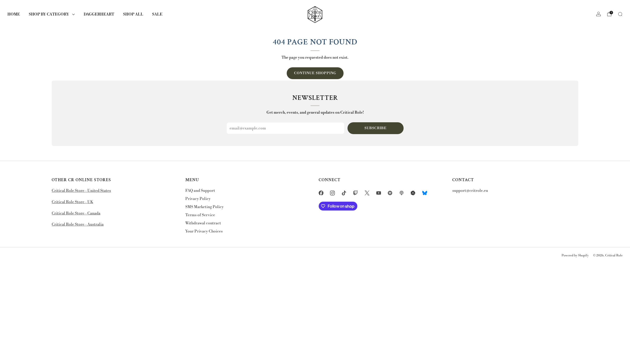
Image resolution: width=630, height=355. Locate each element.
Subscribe (375, 128)
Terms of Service (200, 215)
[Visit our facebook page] (321, 193)
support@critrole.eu (470, 190)
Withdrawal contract (203, 223)
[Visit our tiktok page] (344, 193)
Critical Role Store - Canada (76, 213)
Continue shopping (315, 73)
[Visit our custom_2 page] (402, 193)
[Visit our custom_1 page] (390, 193)
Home (13, 14)
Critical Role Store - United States (81, 190)
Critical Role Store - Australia (78, 224)
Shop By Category (49, 14)
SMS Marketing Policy (204, 207)
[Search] (620, 14)
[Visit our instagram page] (332, 193)
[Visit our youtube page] (378, 193)
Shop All (133, 14)
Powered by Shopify (575, 255)
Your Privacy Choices (204, 231)
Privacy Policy (198, 198)
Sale (157, 14)
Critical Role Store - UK (72, 202)
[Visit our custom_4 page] (424, 193)
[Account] (598, 14)
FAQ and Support (200, 190)
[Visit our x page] (367, 193)
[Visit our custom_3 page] (413, 193)
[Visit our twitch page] (355, 193)
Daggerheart (99, 14)
